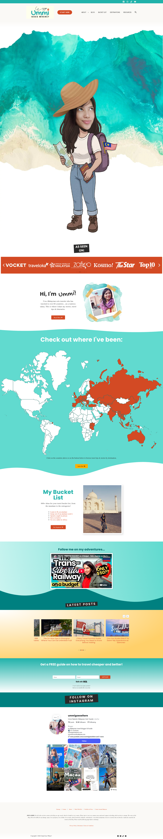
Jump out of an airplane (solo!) (61, 514)
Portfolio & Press (88, 809)
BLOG (93, 12)
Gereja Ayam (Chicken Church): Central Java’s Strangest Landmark (113, 640)
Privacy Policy (73, 825)
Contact (64, 809)
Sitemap (58, 809)
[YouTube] (135, 1)
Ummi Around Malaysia (101, 809)
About (70, 809)
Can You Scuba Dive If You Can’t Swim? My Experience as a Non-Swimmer (49, 640)
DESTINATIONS (115, 12)
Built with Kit (81, 681)
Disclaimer (80, 825)
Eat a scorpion (55, 518)
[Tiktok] (131, 1)
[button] (64, 12)
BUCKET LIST (102, 12)
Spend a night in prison (58, 516)
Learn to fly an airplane (58, 512)
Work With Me (78, 809)
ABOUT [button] (84, 12)
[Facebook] (123, 1)
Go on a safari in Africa (58, 519)
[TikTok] (123, 836)
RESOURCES (127, 12)
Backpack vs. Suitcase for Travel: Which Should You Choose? (81, 639)
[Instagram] (127, 1)
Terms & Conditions (88, 825)
